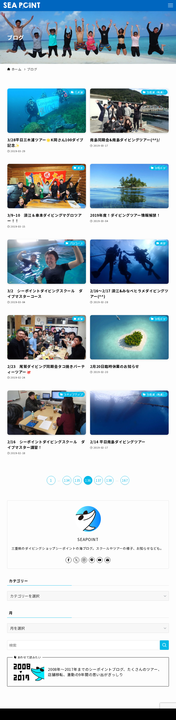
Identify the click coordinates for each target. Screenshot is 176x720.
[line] (92, 560)
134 (67, 480)
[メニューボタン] (170, 5)
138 (109, 480)
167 (125, 480)
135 (77, 480)
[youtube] (100, 560)
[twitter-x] (76, 560)
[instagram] (84, 560)
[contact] (107, 560)
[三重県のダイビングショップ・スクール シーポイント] (21, 5)
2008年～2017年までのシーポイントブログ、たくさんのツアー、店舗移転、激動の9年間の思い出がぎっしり (105, 672)
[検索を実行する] (164, 645)
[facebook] (69, 560)
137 (99, 480)
